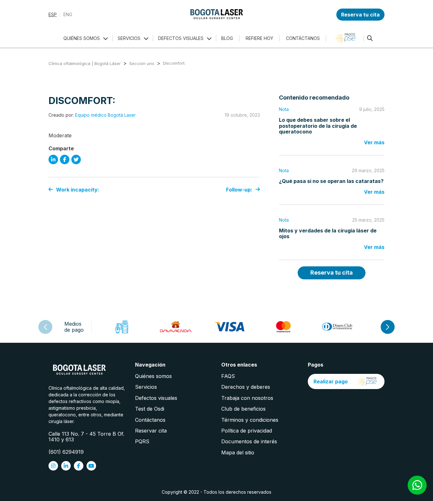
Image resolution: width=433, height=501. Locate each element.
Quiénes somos (153, 376)
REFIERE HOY (259, 38)
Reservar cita (151, 430)
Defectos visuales (156, 398)
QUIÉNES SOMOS (81, 38)
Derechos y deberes (245, 387)
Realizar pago (330, 381)
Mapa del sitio (237, 452)
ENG (67, 14)
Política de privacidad (246, 430)
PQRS (142, 441)
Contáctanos (150, 420)
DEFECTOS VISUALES (181, 38)
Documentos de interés (249, 441)
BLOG (227, 38)
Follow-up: (239, 189)
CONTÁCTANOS (303, 38)
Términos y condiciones (249, 420)
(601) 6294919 (66, 452)
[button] (388, 327)
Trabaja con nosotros (247, 398)
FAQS (228, 376)
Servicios (146, 387)
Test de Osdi (149, 409)
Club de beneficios (243, 409)
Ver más (374, 142)
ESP (52, 14)
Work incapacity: (77, 189)
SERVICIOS (129, 38)
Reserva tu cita (360, 14)
